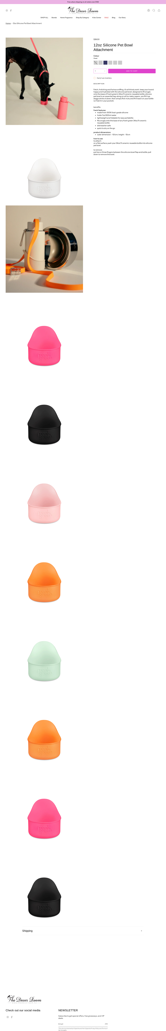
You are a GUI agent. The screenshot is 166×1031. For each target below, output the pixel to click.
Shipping (27, 930)
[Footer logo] (24, 999)
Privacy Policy (95, 1028)
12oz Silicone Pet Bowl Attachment (27, 23)
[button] (54, 17)
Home (8, 23)
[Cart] (159, 10)
